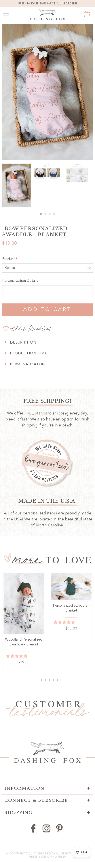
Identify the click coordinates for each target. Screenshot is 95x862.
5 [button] (53, 680)
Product (9, 259)
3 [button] (50, 214)
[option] (47, 92)
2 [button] (45, 214)
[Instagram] (46, 828)
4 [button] (54, 214)
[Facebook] (33, 828)
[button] (17, 656)
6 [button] (57, 680)
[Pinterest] (59, 828)
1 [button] (41, 214)
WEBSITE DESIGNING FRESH (47, 857)
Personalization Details (20, 281)
